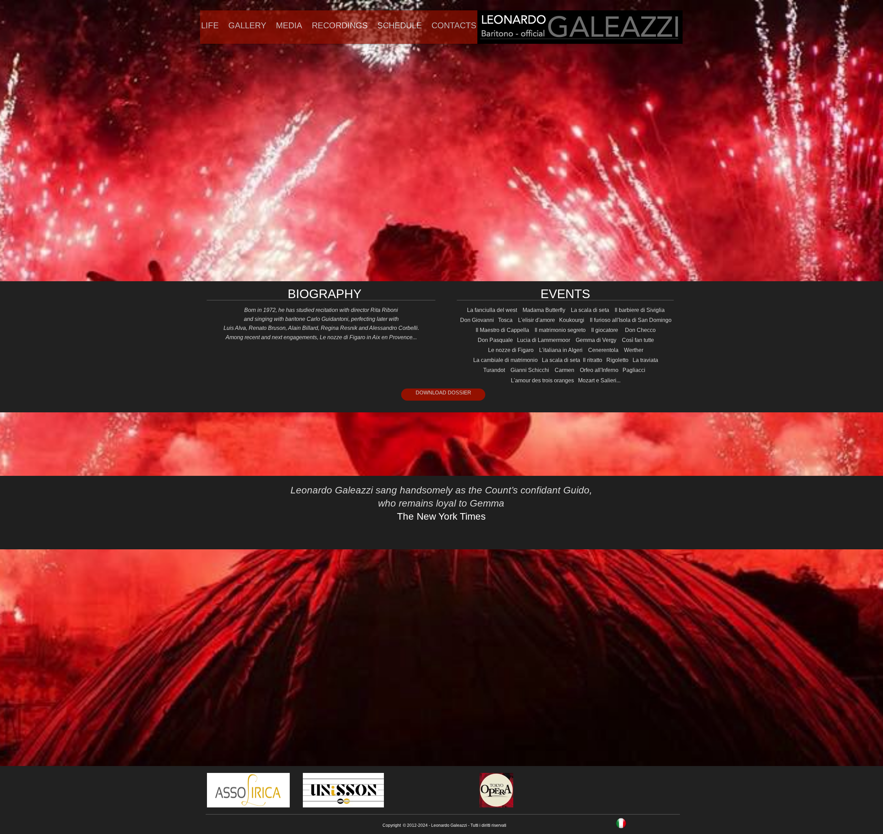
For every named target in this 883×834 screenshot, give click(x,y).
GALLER (244, 25)
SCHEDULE (399, 25)
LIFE (210, 25)
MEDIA (289, 25)
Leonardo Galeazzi (449, 825)
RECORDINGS (340, 25)
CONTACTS (453, 25)
